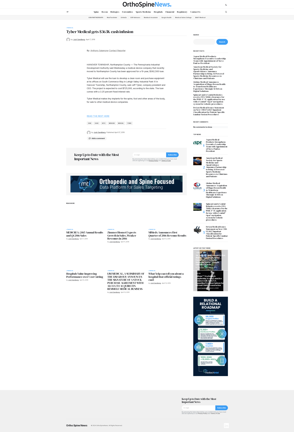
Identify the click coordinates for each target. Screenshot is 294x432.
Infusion (111, 123)
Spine (198, 252)
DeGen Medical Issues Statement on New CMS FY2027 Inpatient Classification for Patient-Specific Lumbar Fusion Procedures (209, 111)
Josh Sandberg (203, 288)
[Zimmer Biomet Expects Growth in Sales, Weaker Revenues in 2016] (126, 216)
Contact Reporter (117, 50)
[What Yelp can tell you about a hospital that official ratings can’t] (167, 258)
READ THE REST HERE (98, 116)
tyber (129, 123)
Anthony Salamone (99, 50)
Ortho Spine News (76, 425)
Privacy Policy (153, 160)
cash (96, 123)
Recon (198, 273)
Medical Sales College (183, 17)
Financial (70, 27)
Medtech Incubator (151, 17)
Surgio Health (166, 17)
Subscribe (172, 155)
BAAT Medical (200, 17)
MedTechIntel (112, 17)
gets (103, 123)
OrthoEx (124, 17)
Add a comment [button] (98, 138)
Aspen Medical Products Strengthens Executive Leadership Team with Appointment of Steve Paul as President (209, 59)
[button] (226, 5)
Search (196, 35)
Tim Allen (201, 267)
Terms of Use (166, 160)
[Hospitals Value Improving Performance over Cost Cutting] (85, 258)
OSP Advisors (135, 17)
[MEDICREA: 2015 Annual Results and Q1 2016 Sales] (85, 216)
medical (120, 123)
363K (89, 123)
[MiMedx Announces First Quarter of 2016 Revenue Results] (167, 216)
